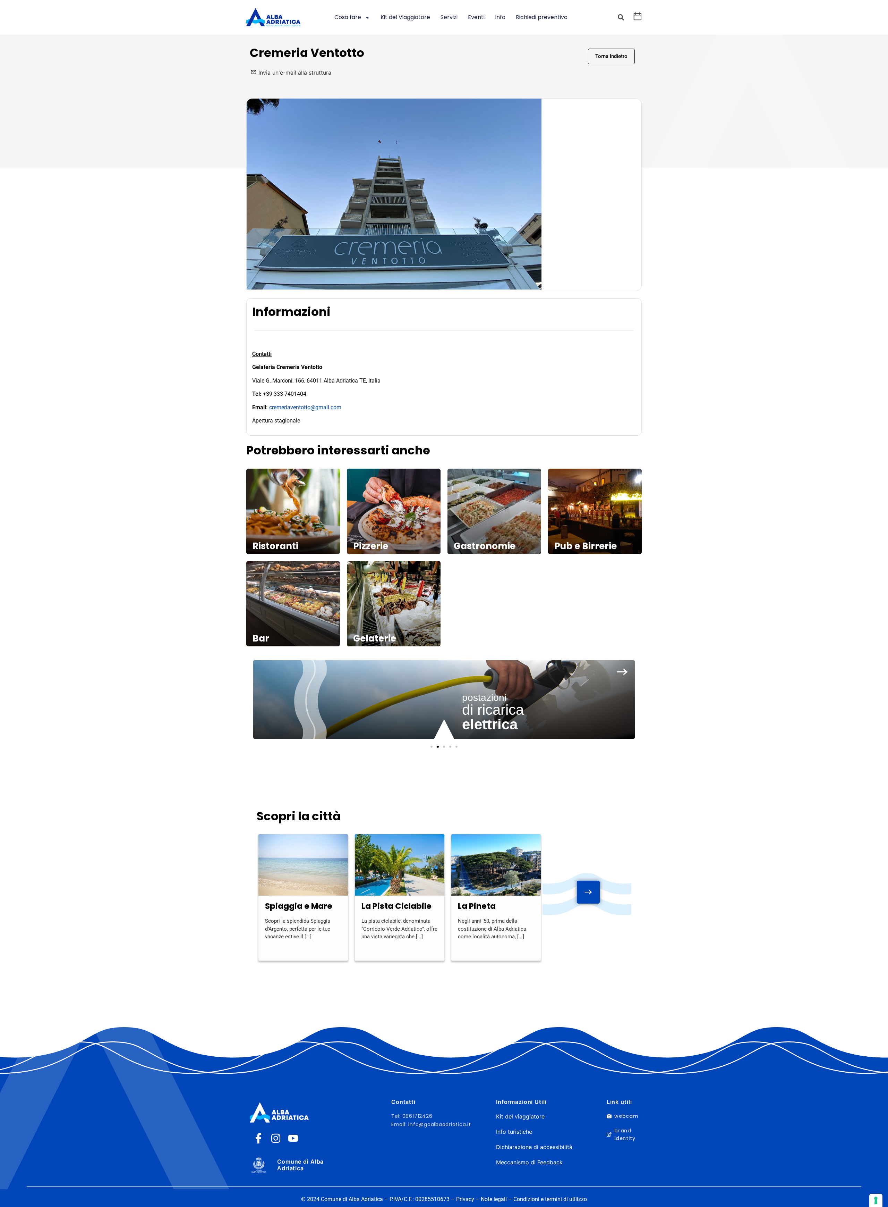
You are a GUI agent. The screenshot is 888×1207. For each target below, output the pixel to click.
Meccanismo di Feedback (529, 1162)
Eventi (476, 17)
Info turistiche (514, 1131)
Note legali (494, 1199)
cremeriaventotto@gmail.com (305, 407)
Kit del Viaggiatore (405, 17)
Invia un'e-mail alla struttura (294, 72)
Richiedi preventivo (541, 17)
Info (500, 17)
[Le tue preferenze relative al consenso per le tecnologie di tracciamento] (875, 1200)
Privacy (465, 1199)
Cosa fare (347, 17)
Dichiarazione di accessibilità (534, 1146)
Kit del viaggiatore (520, 1116)
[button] (620, 17)
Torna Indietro (611, 56)
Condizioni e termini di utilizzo (550, 1199)
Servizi (449, 17)
